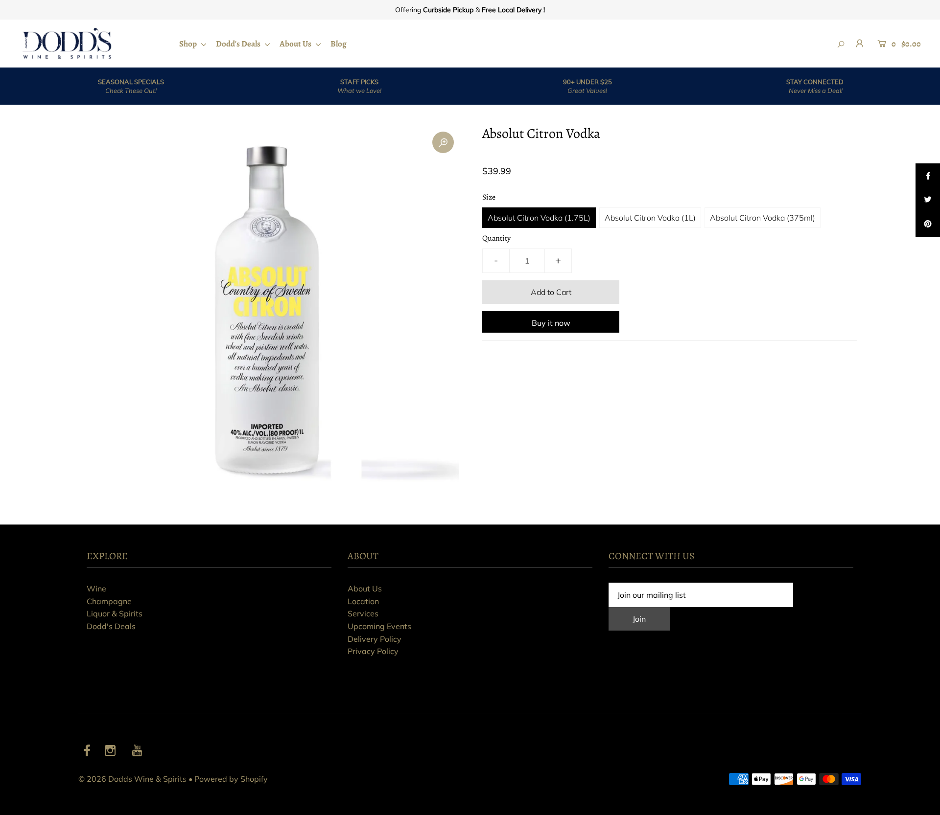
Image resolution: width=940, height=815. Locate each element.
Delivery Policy (374, 639)
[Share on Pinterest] (928, 224)
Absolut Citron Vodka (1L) (650, 218)
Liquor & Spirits (114, 613)
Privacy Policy (373, 651)
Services (363, 613)
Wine (96, 588)
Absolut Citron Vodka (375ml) (762, 218)
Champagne (109, 601)
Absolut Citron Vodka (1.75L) (539, 218)
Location (363, 601)
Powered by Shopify (231, 779)
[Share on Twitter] (928, 200)
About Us (296, 43)
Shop (188, 43)
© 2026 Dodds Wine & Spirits (132, 779)
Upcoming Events (379, 626)
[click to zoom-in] (443, 142)
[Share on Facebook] (928, 175)
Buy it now (551, 323)
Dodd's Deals (239, 43)
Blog (338, 43)
